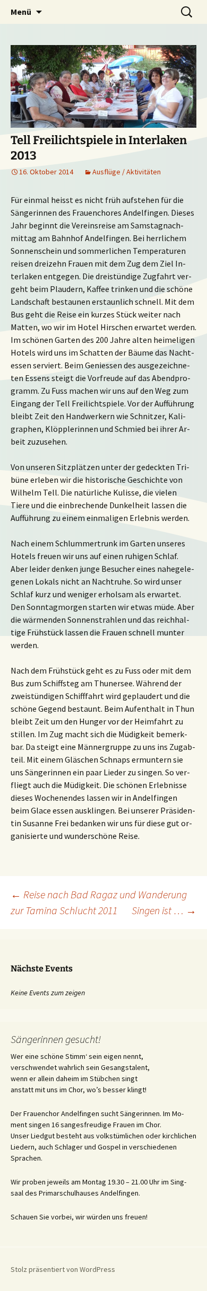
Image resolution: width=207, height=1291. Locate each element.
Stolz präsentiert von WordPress (63, 1269)
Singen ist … (164, 910)
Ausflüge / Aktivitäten (126, 171)
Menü (21, 11)
